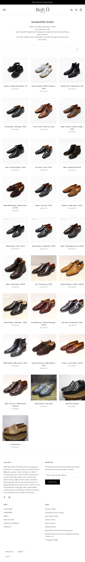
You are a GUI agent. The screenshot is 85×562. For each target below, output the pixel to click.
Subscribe (52, 482)
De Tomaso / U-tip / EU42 (44, 167)
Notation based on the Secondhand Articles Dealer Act (62, 535)
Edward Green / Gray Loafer (44, 404)
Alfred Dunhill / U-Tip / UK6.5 (15, 246)
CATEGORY (8, 509)
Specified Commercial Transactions (59, 530)
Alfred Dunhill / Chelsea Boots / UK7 (72, 86)
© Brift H (7, 556)
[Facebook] (4, 497)
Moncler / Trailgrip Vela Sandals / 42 (15, 86)
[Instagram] (9, 497)
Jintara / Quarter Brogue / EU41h (15, 167)
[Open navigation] (4, 10)
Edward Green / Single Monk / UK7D (43, 246)
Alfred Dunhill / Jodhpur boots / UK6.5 (15, 363)
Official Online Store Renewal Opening (42, 2)
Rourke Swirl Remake (72, 404)
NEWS (6, 516)
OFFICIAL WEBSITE (11, 523)
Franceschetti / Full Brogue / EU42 (15, 127)
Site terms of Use (51, 516)
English (20, 552)
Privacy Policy (50, 509)
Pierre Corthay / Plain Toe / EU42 (43, 127)
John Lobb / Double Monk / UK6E (72, 322)
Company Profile (51, 540)
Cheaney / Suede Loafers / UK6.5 (72, 205)
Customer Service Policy (54, 512)
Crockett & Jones (15, 444)
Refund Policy (50, 527)
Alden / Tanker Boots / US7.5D (15, 284)
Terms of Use (50, 519)
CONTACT (7, 527)
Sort (77, 49)
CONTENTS (8, 512)
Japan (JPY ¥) (9, 552)
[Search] (76, 10)
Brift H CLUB (9, 519)
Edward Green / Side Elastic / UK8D (15, 322)
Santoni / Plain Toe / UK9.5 (43, 205)
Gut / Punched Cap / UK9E (43, 284)
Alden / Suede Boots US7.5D (72, 167)
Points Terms (50, 523)
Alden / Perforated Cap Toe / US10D (72, 246)
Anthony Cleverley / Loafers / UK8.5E (72, 284)
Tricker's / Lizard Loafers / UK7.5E (72, 363)
